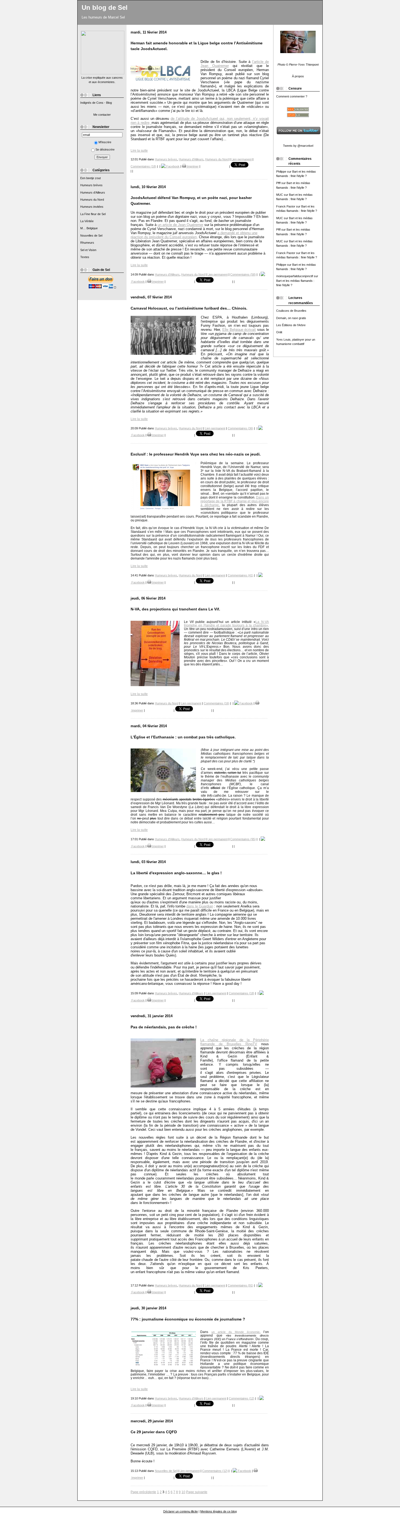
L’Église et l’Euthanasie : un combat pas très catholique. (183, 737)
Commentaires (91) (240, 1285)
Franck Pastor (285, 206)
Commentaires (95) (243, 839)
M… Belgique (89, 228)
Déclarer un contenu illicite (180, 1511)
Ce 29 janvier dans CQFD (154, 1432)
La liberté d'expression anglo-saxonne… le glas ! (176, 873)
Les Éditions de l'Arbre (291, 325)
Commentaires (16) (216, 703)
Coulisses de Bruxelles (291, 310)
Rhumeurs (87, 242)
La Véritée (87, 221)
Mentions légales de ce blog (218, 1511)
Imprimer (192, 166)
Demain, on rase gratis (291, 318)
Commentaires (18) (143, 166)
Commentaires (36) (240, 428)
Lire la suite (139, 150)
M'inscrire (105, 142)
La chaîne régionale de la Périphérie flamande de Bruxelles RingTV (234, 1042)
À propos (298, 76)
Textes (84, 257)
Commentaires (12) (241, 1398)
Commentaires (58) (243, 274)
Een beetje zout (90, 178)
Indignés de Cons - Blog (96, 102)
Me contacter (102, 114)
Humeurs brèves (91, 185)
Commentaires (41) (240, 575)
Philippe (281, 171)
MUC (279, 194)
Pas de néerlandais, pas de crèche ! (164, 1027)
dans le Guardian (199, 906)
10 (183, 1492)
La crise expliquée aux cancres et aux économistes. (102, 80)
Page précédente (143, 1492)
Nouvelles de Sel (91, 235)
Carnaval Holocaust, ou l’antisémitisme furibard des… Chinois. (189, 308)
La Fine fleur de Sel (93, 214)
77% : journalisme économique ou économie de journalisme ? (188, 1319)
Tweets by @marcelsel (298, 145)
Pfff (278, 183)
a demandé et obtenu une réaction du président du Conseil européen (194, 235)
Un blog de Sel (105, 7)
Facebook (172, 166)
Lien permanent (241, 159)
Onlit (279, 332)
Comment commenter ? (291, 96)
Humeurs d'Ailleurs (92, 192)
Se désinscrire (105, 149)
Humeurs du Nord (92, 199)
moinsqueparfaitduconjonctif (294, 276)
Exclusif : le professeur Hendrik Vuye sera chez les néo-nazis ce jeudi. (196, 454)
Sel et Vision (88, 250)
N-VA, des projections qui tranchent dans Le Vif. (175, 609)
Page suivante (196, 1492)
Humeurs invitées (91, 206)
